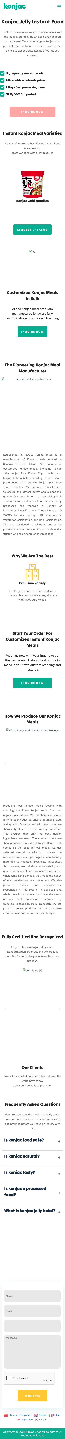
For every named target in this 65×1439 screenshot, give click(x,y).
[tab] (32, 1141)
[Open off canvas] (59, 6)
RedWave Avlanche (32, 1435)
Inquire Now (32, 1395)
